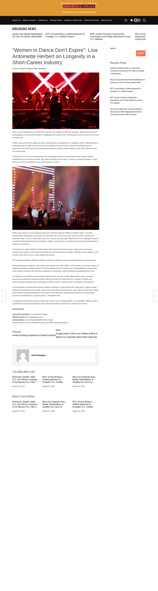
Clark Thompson (40, 68)
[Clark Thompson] (23, 355)
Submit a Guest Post (73, 20)
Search (113, 48)
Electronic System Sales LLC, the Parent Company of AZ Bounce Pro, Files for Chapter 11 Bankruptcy (25, 405)
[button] (143, 28)
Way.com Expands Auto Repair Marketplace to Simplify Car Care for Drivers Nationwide (53, 405)
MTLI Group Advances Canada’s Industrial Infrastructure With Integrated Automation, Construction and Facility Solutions (122, 36)
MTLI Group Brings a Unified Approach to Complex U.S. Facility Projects (82, 405)
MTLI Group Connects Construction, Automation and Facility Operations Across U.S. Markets (77, 36)
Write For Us (106, 20)
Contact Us (43, 20)
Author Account (29, 20)
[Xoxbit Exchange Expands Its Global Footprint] (2, 296)
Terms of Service (91, 20)
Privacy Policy (56, 20)
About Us (16, 20)
